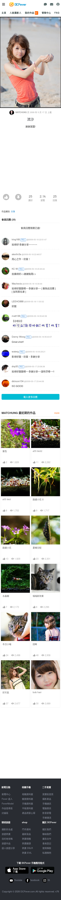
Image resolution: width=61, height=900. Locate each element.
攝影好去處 (7, 829)
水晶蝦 (6, 595)
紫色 (5, 451)
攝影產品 (46, 798)
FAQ (56, 12)
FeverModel (8, 803)
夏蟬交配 (37, 547)
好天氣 (6, 692)
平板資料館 (27, 808)
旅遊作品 (6, 843)
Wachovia (17, 283)
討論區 (5, 812)
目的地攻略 (7, 838)
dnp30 (15, 366)
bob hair (37, 692)
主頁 (4, 12)
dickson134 (17, 381)
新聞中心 (6, 794)
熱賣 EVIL (27, 852)
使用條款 (46, 848)
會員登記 (46, 843)
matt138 (16, 315)
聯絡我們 (46, 834)
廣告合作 (46, 838)
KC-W (15, 268)
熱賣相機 (26, 838)
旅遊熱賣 (6, 834)
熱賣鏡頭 (26, 843)
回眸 (35, 644)
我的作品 (31, 12)
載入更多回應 (30, 396)
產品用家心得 (28, 812)
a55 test (7, 499)
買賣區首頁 (47, 794)
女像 (13, 211)
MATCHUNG (21, 112)
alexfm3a (16, 254)
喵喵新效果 (38, 595)
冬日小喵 (7, 644)
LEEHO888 (17, 301)
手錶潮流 (46, 817)
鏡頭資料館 (27, 798)
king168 (16, 239)
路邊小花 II (38, 499)
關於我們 (46, 829)
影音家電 (46, 812)
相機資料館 (27, 794)
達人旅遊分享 (8, 848)
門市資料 (26, 829)
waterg (15, 351)
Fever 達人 (7, 798)
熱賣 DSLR (27, 848)
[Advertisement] (30, 161)
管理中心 (46, 12)
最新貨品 (26, 834)
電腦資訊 (46, 808)
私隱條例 (46, 852)
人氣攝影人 (15, 12)
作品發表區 (7, 808)
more (56, 412)
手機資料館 (27, 803)
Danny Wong (18, 336)
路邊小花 (7, 547)
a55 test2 (37, 451)
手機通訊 (46, 803)
